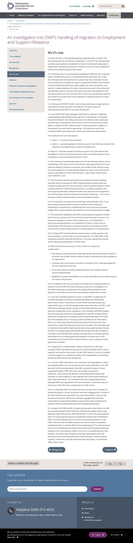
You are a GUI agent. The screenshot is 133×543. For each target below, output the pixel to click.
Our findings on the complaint (21, 98)
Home (11, 15)
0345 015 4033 (42, 509)
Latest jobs (89, 508)
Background (14, 68)
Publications (114, 15)
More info (11, 537)
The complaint (15, 56)
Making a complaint (26, 15)
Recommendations (16, 109)
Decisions (101, 15)
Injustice (12, 103)
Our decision (14, 62)
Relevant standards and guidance (22, 86)
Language (87, 6)
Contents (13, 50)
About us (73, 15)
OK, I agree (96, 535)
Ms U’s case (13, 74)
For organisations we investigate (51, 15)
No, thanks (115, 535)
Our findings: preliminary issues (22, 92)
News (86, 513)
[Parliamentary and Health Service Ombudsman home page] (20, 6)
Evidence (13, 80)
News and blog (87, 15)
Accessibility (75, 6)
